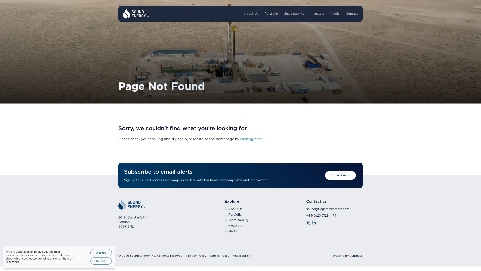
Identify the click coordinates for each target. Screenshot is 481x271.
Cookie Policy (219, 255)
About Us (251, 13)
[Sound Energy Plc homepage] (136, 13)
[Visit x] (308, 223)
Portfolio (271, 13)
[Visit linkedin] (314, 223)
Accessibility (241, 255)
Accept (101, 252)
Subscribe (338, 175)
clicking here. (251, 139)
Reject (100, 261)
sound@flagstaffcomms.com (327, 209)
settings (14, 261)
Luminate (356, 255)
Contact (352, 13)
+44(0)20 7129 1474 (321, 215)
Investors (317, 13)
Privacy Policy (196, 255)
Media (335, 13)
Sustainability (294, 13)
